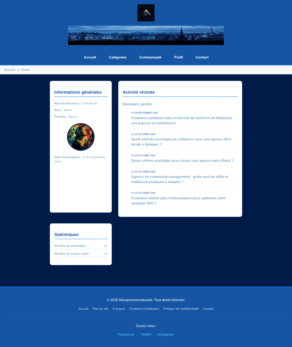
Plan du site (100, 308)
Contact (202, 57)
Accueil (90, 57)
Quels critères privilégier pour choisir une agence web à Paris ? (182, 160)
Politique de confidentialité (181, 308)
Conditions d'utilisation (144, 308)
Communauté (150, 57)
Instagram (166, 334)
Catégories (118, 57)
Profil (178, 57)
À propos (119, 308)
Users (25, 69)
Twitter (146, 334)
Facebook (126, 334)
